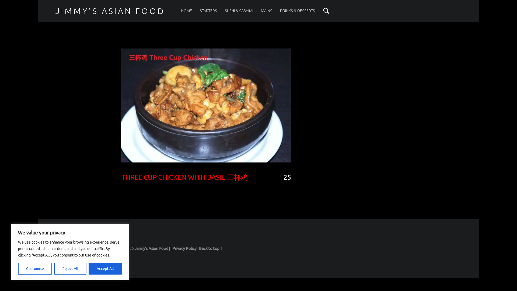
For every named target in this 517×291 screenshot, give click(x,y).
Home (186, 11)
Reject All (70, 268)
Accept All (105, 268)
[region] (70, 252)
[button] (206, 105)
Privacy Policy (184, 248)
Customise (35, 268)
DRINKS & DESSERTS (297, 11)
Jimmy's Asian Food (110, 11)
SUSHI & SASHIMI (239, 11)
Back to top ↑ (211, 248)
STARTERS (208, 11)
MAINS (266, 11)
